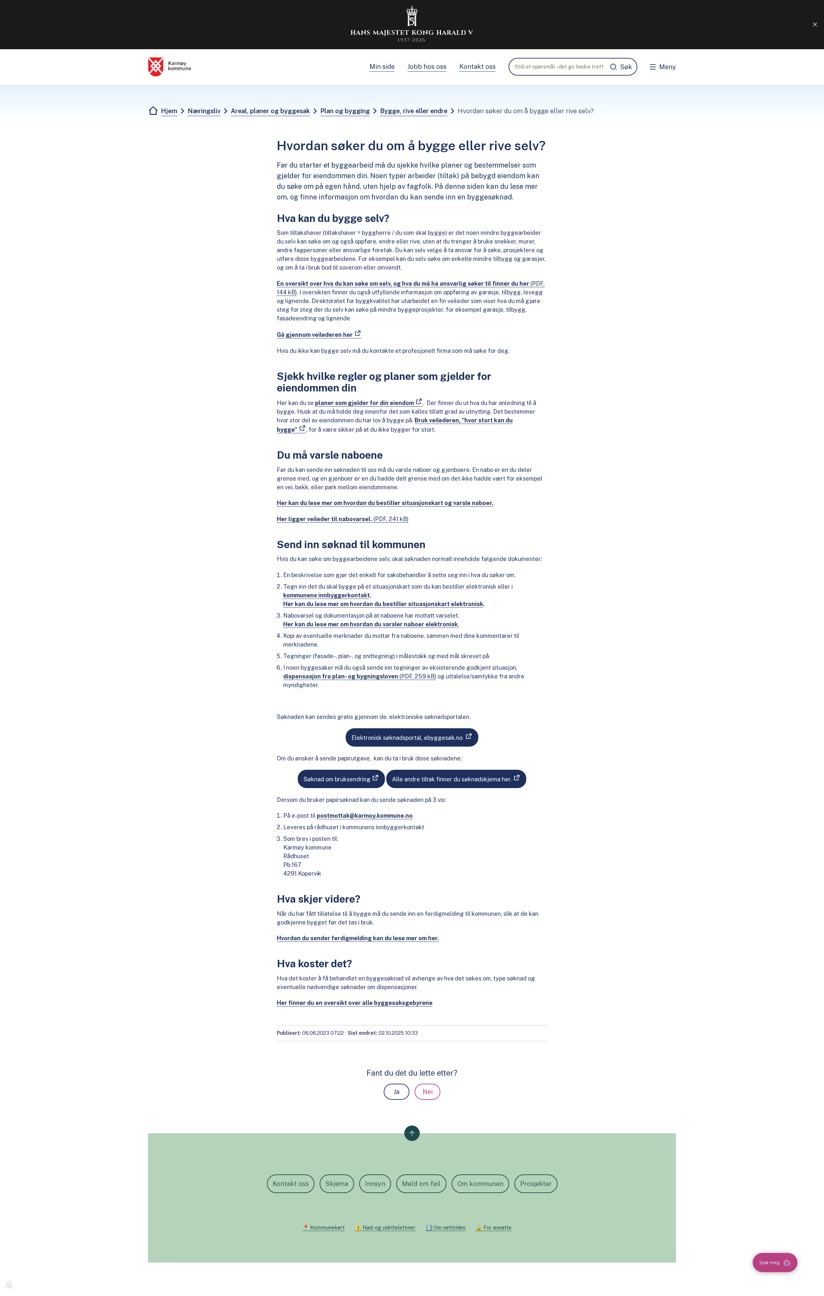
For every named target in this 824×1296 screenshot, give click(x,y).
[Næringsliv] (169, 67)
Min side (382, 66)
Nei (428, 1092)
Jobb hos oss (426, 66)
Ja (396, 1092)
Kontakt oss (477, 66)
